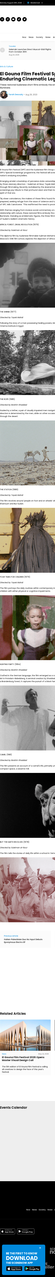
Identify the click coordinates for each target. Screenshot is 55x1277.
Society (39, 37)
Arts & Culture (6, 66)
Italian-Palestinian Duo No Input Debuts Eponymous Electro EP (23, 941)
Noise (48, 37)
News (31, 37)
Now (24, 37)
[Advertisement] (27, 979)
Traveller (12, 46)
